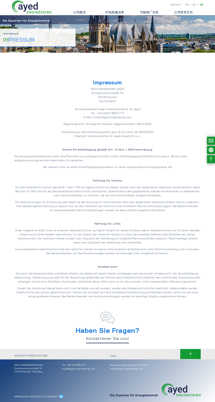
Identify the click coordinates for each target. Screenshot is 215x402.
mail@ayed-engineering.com (78, 368)
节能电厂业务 (149, 12)
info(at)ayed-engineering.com (112, 117)
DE (187, 4)
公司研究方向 (183, 12)
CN (201, 4)
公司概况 (79, 12)
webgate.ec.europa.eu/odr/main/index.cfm (42, 160)
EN (194, 4)
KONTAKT (175, 4)
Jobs (113, 356)
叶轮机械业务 (114, 12)
